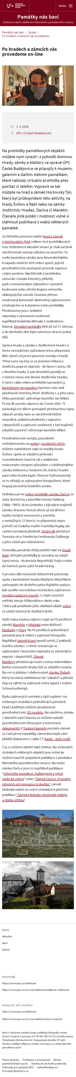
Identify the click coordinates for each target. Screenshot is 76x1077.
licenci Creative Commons (16, 1036)
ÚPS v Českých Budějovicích (33, 133)
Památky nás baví (38, 16)
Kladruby (8, 630)
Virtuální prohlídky (27, 326)
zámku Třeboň (59, 672)
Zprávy (6, 949)
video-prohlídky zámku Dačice (47, 494)
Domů (5, 929)
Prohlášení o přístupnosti (37, 1059)
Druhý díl (48, 531)
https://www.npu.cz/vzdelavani (19, 983)
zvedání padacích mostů (20, 595)
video (67, 606)
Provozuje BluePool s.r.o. (15, 1071)
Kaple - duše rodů (57, 739)
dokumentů (10, 728)
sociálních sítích (53, 443)
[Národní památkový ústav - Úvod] (16, 5)
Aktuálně (7, 936)
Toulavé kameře (35, 728)
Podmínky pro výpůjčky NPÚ (18, 1067)
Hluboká (34, 624)
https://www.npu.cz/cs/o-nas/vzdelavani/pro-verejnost (32, 1019)
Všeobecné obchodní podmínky (48, 1063)
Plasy (22, 630)
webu (34, 443)
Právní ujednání (11, 1059)
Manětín (19, 624)
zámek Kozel (26, 640)
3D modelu (35, 712)
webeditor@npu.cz (47, 1067)
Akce (5, 943)
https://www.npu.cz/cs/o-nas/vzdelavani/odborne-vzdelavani (35, 989)
